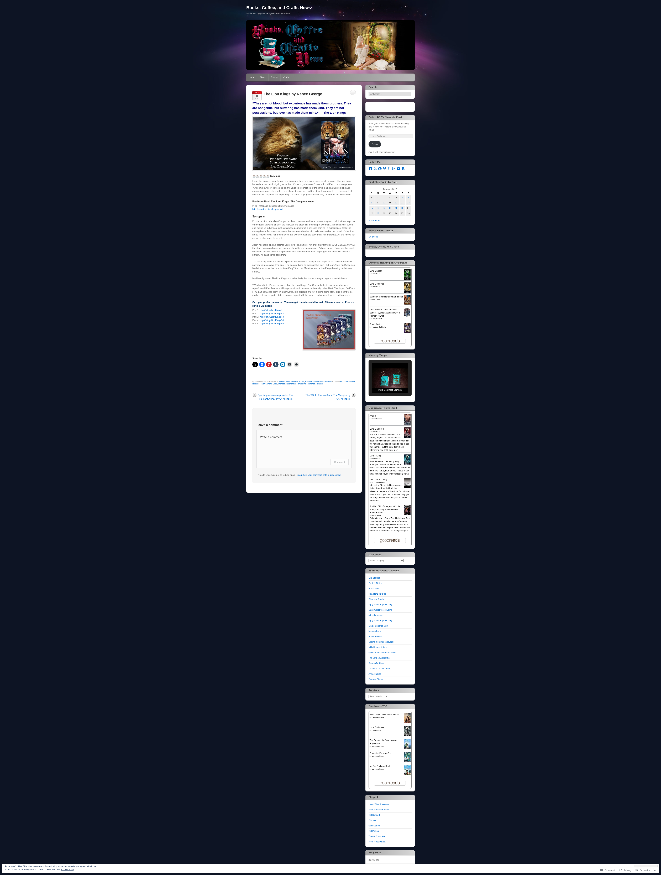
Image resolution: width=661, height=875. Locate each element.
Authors (282, 381)
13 (402, 203)
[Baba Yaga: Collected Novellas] (407, 723)
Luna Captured (377, 429)
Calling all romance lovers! (381, 642)
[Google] (380, 169)
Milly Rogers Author (378, 647)
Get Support (374, 815)
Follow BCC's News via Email (385, 117)
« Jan (371, 220)
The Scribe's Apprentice (380, 658)
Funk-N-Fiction (375, 583)
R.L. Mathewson (378, 482)
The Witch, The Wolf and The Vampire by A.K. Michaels (328, 397)
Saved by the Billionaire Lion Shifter (386, 297)
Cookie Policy (67, 869)
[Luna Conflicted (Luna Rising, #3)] (407, 292)
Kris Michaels (377, 419)
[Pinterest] (384, 169)
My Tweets (373, 237)
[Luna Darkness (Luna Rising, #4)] (407, 736)
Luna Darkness (377, 727)
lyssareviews (375, 631)
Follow (375, 144)
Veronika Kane (378, 746)
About (263, 77)
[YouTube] (398, 169)
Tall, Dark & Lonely (378, 479)
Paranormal (291, 384)
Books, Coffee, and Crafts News (278, 7)
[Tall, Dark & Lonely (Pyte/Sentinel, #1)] (407, 488)
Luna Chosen (376, 271)
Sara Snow (376, 274)
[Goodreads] (389, 169)
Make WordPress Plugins (380, 610)
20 (402, 208)
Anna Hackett (375, 674)
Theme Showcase (377, 836)
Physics (319, 384)
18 (390, 208)
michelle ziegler (376, 615)
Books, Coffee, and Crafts (384, 246)
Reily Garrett (377, 319)
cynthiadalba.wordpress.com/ (382, 652)
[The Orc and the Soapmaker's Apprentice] (407, 749)
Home (251, 77)
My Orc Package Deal (380, 766)
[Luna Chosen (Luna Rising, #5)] (407, 279)
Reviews (328, 381)
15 (371, 208)
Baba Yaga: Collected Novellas (384, 714)
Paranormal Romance (314, 381)
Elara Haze (376, 515)
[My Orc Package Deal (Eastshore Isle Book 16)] (407, 774)
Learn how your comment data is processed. (319, 475)
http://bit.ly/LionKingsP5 (272, 323)
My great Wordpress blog (380, 604)
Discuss (372, 820)
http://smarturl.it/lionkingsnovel (267, 209)
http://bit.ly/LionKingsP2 (272, 313)
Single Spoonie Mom (378, 626)
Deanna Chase (376, 679)
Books (301, 381)
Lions (275, 384)
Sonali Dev (374, 588)
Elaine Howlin (375, 636)
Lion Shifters (266, 384)
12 (396, 203)
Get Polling (374, 831)
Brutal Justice (376, 324)
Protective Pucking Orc (380, 753)
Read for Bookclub (377, 594)
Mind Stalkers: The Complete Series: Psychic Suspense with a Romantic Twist (385, 312)
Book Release (292, 381)
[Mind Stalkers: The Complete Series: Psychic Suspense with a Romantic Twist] (407, 316)
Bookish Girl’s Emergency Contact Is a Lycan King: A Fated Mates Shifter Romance (385, 509)
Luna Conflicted (377, 284)
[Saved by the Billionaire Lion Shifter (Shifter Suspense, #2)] (407, 304)
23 (378, 213)
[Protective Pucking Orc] (407, 761)
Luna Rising (375, 456)
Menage (281, 384)
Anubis (373, 416)
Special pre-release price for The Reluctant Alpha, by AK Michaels (275, 397)
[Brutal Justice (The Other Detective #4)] (407, 332)
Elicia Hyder (374, 578)
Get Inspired (374, 826)
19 (396, 208)
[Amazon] (403, 169)
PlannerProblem (376, 663)
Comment (339, 462)
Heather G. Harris (379, 327)
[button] (382, 383)
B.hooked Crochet (377, 599)
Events (274, 77)
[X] (375, 169)
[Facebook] (371, 169)
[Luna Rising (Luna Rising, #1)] (407, 464)
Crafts (286, 77)
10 (384, 203)
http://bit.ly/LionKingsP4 (272, 320)
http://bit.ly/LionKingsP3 (272, 317)
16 (378, 208)
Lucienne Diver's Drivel (379, 668)
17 (384, 208)
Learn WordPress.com (379, 804)
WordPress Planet (377, 842)
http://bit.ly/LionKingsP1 (272, 310)
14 (408, 203)
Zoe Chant (376, 300)
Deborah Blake (378, 717)
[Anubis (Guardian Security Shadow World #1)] (407, 424)
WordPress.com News (379, 810)
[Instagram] (394, 169)
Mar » (378, 220)
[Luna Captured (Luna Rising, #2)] (407, 437)
